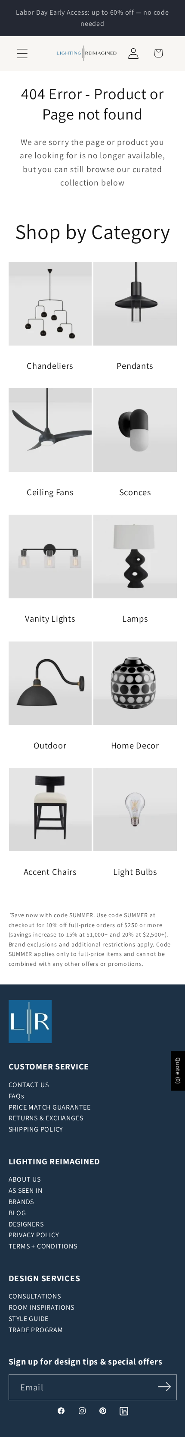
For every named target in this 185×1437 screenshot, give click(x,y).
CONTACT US (29, 1084)
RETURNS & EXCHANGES (46, 1118)
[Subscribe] (164, 1386)
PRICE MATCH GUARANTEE (50, 1107)
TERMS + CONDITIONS (43, 1246)
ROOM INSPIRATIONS (41, 1307)
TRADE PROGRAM (36, 1329)
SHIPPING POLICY (36, 1129)
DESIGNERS (26, 1224)
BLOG (17, 1212)
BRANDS (21, 1201)
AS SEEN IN (26, 1190)
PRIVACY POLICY (34, 1234)
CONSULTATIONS (35, 1296)
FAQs (17, 1096)
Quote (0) (178, 1070)
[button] (22, 53)
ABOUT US (25, 1179)
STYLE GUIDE (29, 1318)
